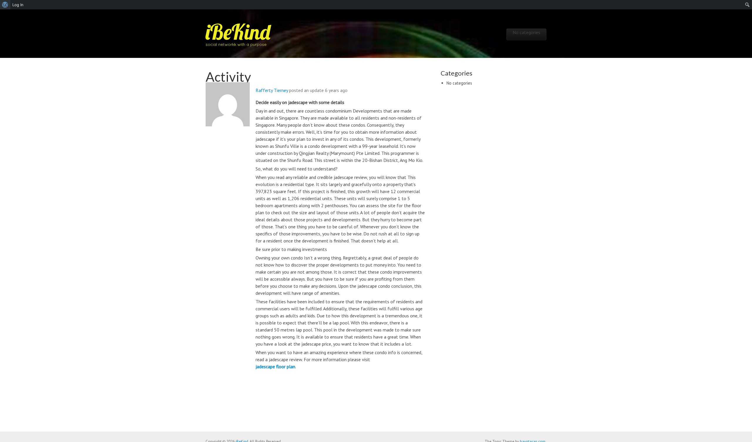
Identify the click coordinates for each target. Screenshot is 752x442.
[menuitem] (5, 4)
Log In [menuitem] (18, 4)
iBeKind (238, 32)
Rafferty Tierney (272, 90)
